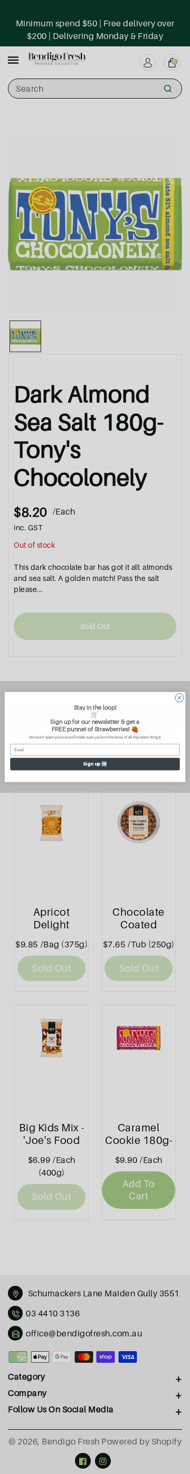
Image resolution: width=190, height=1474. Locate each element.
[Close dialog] (179, 698)
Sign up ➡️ (95, 764)
